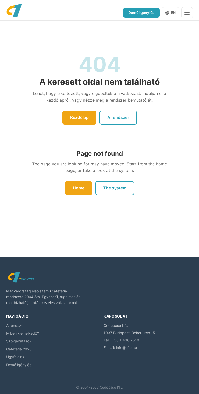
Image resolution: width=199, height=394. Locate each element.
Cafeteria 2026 (19, 349)
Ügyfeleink (15, 357)
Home (78, 188)
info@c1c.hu (126, 347)
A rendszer (118, 117)
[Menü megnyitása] (187, 12)
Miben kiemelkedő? (22, 333)
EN (173, 13)
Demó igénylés (141, 12)
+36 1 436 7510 (125, 340)
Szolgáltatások (18, 341)
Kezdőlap (79, 117)
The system (114, 188)
